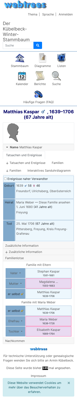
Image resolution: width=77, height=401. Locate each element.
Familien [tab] (57, 163)
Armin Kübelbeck (61, 360)
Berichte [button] (40, 84)
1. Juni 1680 (24, 207)
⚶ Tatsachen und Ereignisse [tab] (25, 163)
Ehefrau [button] (14, 321)
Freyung (22, 212)
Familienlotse (14, 258)
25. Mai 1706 (25, 223)
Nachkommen (15, 341)
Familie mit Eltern (38, 265)
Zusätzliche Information (21, 245)
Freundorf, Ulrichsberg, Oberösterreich (43, 191)
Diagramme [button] (43, 66)
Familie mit (38, 302)
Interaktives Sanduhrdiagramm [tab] (49, 170)
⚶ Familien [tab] (13, 170)
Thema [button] (32, 14)
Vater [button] (14, 273)
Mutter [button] (14, 283)
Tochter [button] (14, 331)
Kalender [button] (22, 84)
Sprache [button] (48, 14)
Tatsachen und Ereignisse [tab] (24, 155)
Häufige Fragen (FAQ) (38, 102)
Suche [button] (56, 84)
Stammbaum (20, 66)
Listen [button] (61, 66)
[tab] (38, 147)
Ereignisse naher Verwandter (27, 179)
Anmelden (66, 14)
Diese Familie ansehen (54, 202)
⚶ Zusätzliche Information (23, 252)
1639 (19, 185)
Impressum (38, 376)
